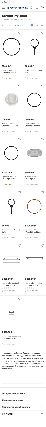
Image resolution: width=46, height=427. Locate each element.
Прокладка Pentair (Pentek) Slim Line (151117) (9, 178)
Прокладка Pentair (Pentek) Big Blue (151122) (9, 71)
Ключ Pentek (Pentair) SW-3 (34, 71)
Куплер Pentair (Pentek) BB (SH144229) (31, 178)
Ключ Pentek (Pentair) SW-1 (11, 231)
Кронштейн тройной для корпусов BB (33, 284)
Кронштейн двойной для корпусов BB (10, 284)
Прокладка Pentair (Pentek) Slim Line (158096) (32, 231)
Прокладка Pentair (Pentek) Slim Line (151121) (32, 124)
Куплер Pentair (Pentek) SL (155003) (10, 124)
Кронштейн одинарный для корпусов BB (11, 337)
